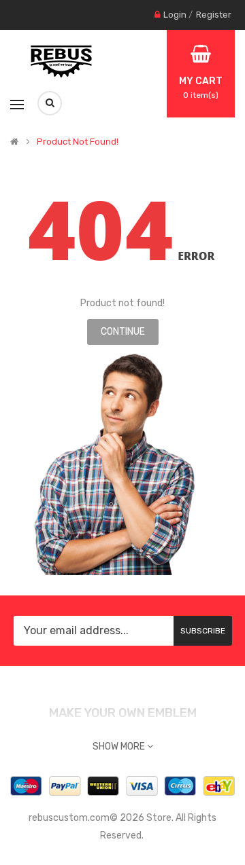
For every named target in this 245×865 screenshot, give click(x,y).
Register (213, 15)
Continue (123, 331)
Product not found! (77, 142)
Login (174, 15)
